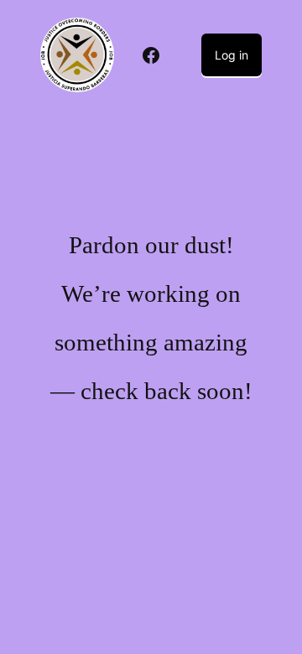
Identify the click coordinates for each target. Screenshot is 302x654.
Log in (231, 55)
